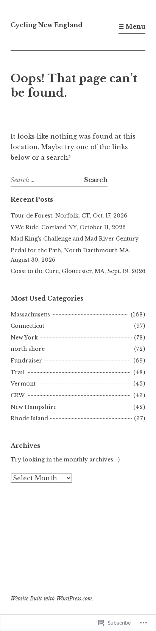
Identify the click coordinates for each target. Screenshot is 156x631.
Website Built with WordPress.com (51, 598)
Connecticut (27, 325)
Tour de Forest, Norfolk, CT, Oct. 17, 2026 (69, 215)
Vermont (23, 383)
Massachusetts (30, 314)
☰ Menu (132, 26)
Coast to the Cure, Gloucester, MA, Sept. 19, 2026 (78, 271)
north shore (28, 349)
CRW (18, 395)
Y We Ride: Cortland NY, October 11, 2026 (68, 227)
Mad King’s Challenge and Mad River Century (75, 238)
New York (24, 337)
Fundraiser (26, 360)
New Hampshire (33, 407)
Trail (18, 372)
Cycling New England (47, 25)
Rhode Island (29, 418)
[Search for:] (47, 180)
